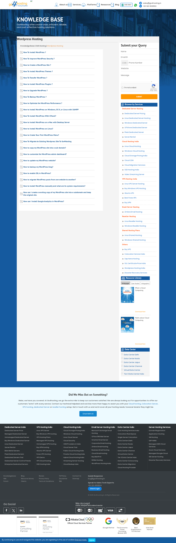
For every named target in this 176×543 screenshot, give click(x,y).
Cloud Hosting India (130, 141)
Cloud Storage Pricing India (136, 155)
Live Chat (127, 5)
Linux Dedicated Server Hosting (137, 118)
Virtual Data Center (132, 370)
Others (125, 244)
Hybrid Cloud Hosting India (73, 457)
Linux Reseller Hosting (133, 221)
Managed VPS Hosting (45, 440)
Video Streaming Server (134, 174)
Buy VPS (128, 249)
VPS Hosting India (129, 179)
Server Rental (130, 137)
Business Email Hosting (100, 450)
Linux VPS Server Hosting (134, 184)
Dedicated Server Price (14, 430)
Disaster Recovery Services (136, 273)
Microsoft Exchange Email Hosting (102, 431)
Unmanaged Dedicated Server (17, 437)
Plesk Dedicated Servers (14, 454)
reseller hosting (59, 407)
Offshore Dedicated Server (136, 127)
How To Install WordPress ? (34, 52)
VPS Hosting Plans (44, 437)
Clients (23, 481)
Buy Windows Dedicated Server (17, 440)
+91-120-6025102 (149, 6)
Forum (5, 481)
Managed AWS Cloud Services (157, 445)
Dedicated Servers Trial (14, 457)
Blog (117, 4)
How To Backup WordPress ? (34, 97)
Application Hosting (156, 434)
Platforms (92, 4)
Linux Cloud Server (70, 437)
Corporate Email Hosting (101, 443)
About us (63, 4)
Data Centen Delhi (125, 440)
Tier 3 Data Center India (134, 374)
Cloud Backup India (70, 464)
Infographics (145, 283)
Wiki (4, 479)
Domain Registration (157, 430)
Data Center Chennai (133, 366)
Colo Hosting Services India (128, 430)
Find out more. (81, 540)
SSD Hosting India (132, 170)
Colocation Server (150, 403)
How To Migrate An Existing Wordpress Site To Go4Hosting (47, 141)
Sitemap (75, 479)
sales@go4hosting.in (152, 3)
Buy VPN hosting (43, 447)
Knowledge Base (27, 46)
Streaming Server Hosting (73, 461)
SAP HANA (152, 440)
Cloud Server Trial (70, 447)
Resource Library (27, 479)
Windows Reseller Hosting (135, 226)
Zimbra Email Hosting (133, 212)
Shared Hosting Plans (131, 230)
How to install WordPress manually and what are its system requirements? (54, 186)
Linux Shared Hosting (133, 235)
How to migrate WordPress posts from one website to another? (49, 180)
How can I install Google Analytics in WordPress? (43, 201)
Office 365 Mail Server (100, 436)
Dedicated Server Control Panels (18, 461)
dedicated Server (42, 407)
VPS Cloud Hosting (44, 461)
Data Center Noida (132, 358)
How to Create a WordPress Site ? (37, 65)
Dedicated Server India (15, 427)
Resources (106, 4)
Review (41, 476)
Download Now (140, 344)
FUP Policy (62, 476)
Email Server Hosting (130, 207)
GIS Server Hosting (156, 457)
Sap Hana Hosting (132, 259)
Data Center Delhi (131, 354)
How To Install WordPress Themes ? (38, 71)
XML (60, 481)
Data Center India (126, 427)
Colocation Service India (135, 254)
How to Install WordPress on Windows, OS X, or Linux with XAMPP (51, 110)
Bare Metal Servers (12, 451)
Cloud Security (69, 440)
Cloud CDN (129, 160)
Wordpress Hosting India (135, 268)
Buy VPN (128, 202)
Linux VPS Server (43, 430)
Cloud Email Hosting (99, 453)
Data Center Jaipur (132, 362)
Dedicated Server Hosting (132, 109)
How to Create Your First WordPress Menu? (41, 135)
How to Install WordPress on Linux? (38, 129)
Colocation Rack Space (127, 434)
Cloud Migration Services (135, 165)
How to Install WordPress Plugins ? (38, 84)
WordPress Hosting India (101, 463)
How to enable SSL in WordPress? (37, 173)
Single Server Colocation (127, 437)
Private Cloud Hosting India (74, 454)
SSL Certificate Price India (135, 263)
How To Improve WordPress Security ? (38, 59)
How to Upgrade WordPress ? (35, 90)
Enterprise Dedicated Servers (16, 464)
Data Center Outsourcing (128, 461)
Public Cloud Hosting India (73, 451)
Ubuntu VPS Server (44, 451)
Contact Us (76, 476)
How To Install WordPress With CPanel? (39, 116)
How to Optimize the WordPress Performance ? (42, 103)
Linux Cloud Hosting (133, 146)
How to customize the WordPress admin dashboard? (45, 154)
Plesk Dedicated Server (134, 132)
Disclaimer (63, 479)
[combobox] (124, 63)
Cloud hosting (135, 403)
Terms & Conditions (46, 481)
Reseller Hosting (129, 216)
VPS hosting (28, 407)
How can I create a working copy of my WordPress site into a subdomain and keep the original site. (57, 193)
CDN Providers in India (72, 444)
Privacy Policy (44, 479)
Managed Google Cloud (158, 453)
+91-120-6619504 (95, 485)
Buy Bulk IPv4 (96, 457)
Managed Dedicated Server (16, 434)
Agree (91, 540)
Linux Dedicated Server (14, 444)
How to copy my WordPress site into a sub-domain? (44, 148)
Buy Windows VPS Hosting (135, 188)
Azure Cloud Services (157, 450)
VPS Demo (41, 457)
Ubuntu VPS (129, 193)
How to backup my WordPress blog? (38, 167)
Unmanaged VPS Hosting (46, 444)
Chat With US (88, 414)
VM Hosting (153, 437)
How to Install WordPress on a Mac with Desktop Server (46, 122)
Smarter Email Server (100, 440)
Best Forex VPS (130, 198)
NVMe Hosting (97, 460)
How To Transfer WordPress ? (35, 78)
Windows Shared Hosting (135, 240)
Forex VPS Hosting (44, 454)
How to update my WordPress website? (39, 161)
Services (77, 4)
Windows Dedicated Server (136, 123)
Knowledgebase (9, 476)
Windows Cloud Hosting (135, 151)
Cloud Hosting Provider (127, 467)
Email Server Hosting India (103, 427)
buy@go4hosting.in (96, 478)
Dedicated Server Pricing (135, 113)
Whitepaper (125, 284)
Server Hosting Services (159, 427)
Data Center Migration (127, 464)
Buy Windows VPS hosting (47, 434)
